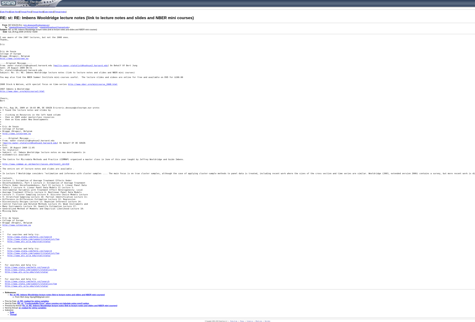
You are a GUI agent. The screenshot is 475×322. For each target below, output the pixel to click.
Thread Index (60, 12)
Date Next (14, 12)
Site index (267, 321)
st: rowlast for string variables (32, 308)
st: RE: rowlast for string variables (33, 301)
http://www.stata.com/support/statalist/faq (33, 239)
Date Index (48, 12)
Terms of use (233, 321)
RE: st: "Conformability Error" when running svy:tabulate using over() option (53, 303)
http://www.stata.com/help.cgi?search (29, 237)
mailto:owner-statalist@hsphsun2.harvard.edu (81, 65)
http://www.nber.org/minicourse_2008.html (93, 84)
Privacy (242, 321)
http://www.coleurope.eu (14, 58)
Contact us (250, 321)
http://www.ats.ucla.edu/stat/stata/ (29, 241)
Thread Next (37, 12)
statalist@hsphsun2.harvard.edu (23, 27)
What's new (258, 321)
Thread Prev (25, 12)
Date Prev (4, 12)
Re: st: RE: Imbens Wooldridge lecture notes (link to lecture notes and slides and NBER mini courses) (57, 295)
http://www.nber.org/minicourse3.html (22, 91)
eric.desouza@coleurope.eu (36, 25)
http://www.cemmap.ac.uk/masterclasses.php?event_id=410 (35, 164)
